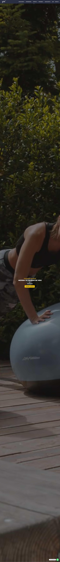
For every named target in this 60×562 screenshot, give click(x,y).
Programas (41, 1)
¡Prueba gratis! (30, 286)
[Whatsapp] (57, 560)
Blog (53, 1)
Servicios (35, 1)
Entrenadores (28, 1)
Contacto (57, 1)
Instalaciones (21, 1)
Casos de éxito (47, 1)
